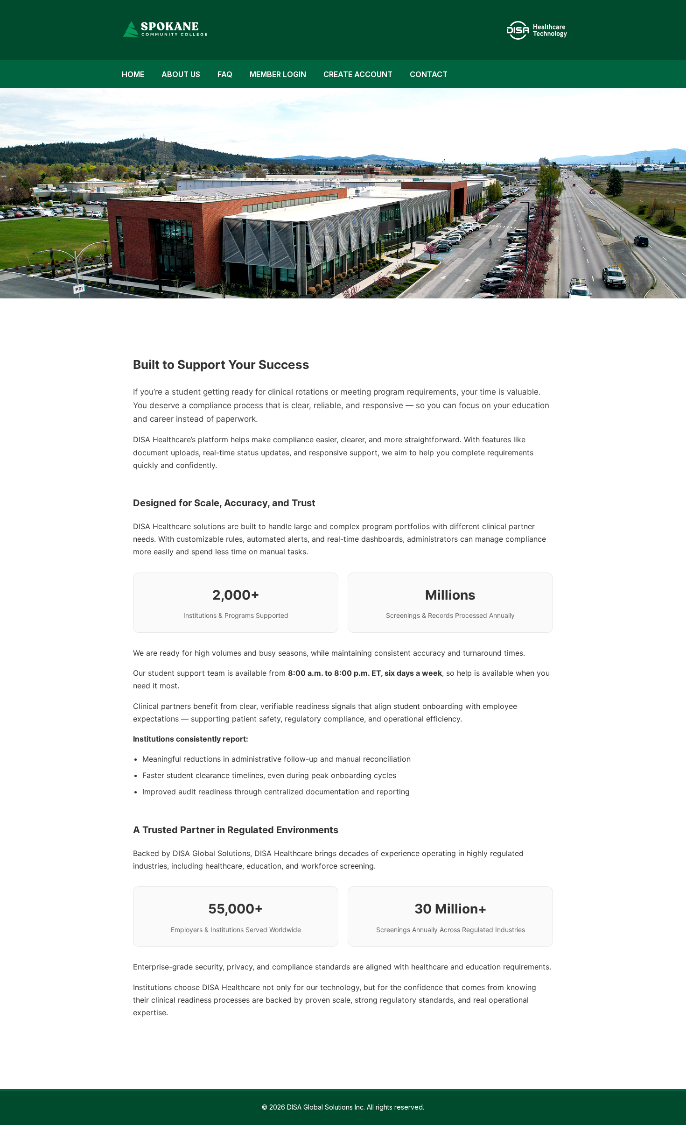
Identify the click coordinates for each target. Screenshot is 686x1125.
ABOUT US (180, 74)
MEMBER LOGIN (278, 74)
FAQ (224, 74)
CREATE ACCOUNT (357, 74)
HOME (133, 74)
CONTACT (429, 74)
